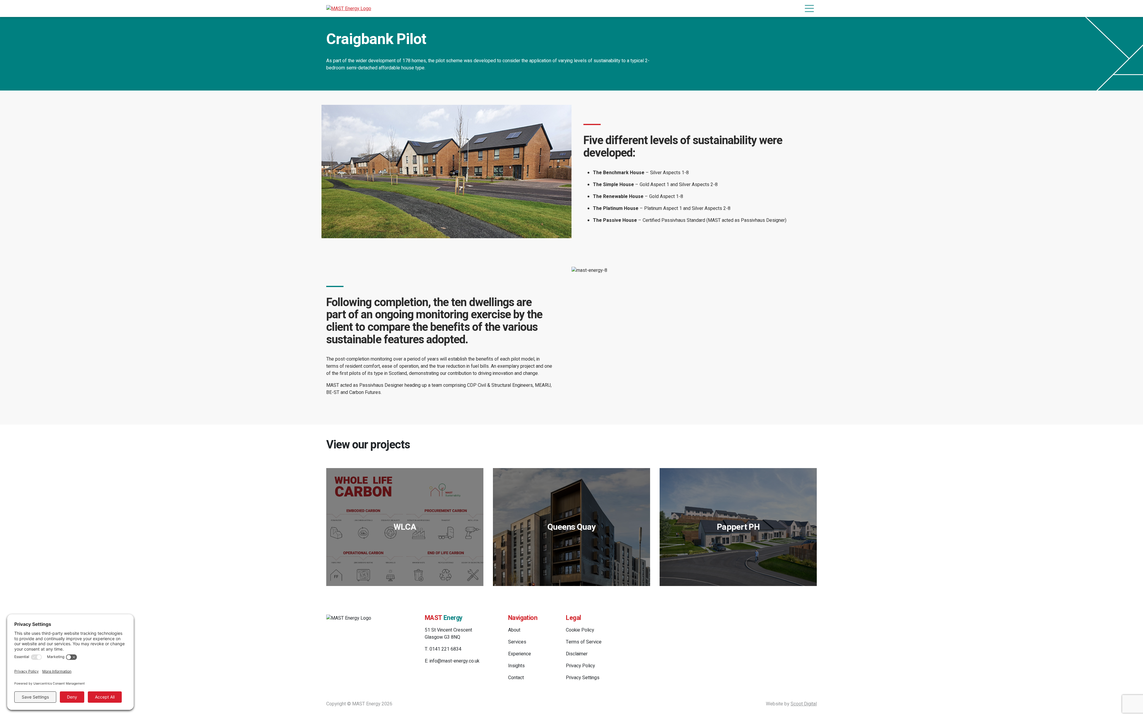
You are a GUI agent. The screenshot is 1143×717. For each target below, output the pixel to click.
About (514, 630)
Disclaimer (577, 653)
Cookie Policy (580, 630)
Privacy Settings (582, 677)
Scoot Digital (804, 703)
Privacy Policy (580, 665)
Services (517, 642)
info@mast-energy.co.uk (455, 661)
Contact (516, 677)
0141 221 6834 (445, 649)
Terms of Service (584, 642)
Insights (516, 665)
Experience (519, 653)
